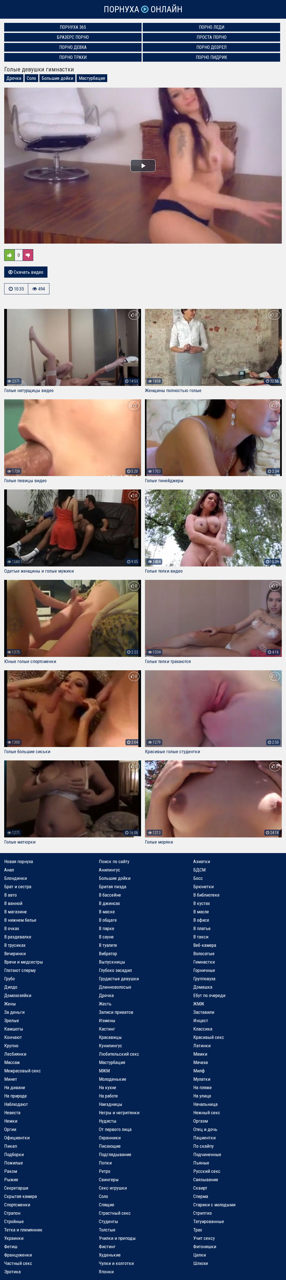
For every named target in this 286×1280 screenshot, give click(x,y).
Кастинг (107, 1029)
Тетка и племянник (23, 1230)
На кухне (107, 1087)
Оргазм (200, 1121)
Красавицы (110, 1037)
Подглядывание (115, 1154)
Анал (9, 870)
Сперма (200, 1196)
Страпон (12, 1213)
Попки (105, 1163)
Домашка (202, 987)
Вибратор (108, 953)
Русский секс (206, 1171)
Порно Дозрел (211, 47)
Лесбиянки (15, 1054)
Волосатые (203, 953)
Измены (107, 1020)
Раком (10, 1171)
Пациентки (204, 1137)
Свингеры (109, 1179)
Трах (197, 1230)
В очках (11, 928)
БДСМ (199, 870)
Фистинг (107, 1246)
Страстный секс (115, 1213)
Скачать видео (28, 272)
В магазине (15, 911)
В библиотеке (206, 895)
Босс (198, 878)
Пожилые (13, 1163)
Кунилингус (110, 1045)
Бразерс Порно (73, 37)
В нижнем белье (20, 920)
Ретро (104, 1171)
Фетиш (10, 1246)
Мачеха (200, 1062)
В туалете (108, 945)
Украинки (13, 1238)
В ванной (13, 903)
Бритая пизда (112, 886)
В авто (10, 895)
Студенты (108, 1221)
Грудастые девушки (119, 978)
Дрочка (13, 78)
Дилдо (10, 987)
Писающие (110, 1146)
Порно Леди (211, 27)
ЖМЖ (198, 1004)
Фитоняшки (204, 1246)
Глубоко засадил (115, 970)
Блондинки (15, 878)
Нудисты (107, 1121)
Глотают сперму (20, 970)
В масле (201, 911)
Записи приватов (116, 1012)
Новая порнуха (18, 861)
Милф (199, 1071)
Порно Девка (73, 47)
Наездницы (110, 1104)
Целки (199, 1255)
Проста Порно (212, 37)
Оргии (10, 1129)
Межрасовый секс (22, 1071)
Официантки (17, 1137)
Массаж (12, 1062)
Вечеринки (15, 953)
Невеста (12, 1112)
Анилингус (109, 870)
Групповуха (204, 978)
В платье (202, 928)
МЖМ (104, 1071)
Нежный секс (206, 1112)
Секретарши (16, 1188)
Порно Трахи (73, 57)
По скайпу (203, 1146)
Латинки (202, 1045)
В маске (107, 911)
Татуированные (208, 1221)
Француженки (18, 1255)
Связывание (205, 1179)
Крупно (11, 1045)
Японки (106, 1271)
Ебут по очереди (209, 995)
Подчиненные (207, 1154)
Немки (10, 1121)
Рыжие (11, 1179)
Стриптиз (202, 1213)
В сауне (106, 937)
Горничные (204, 970)
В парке (106, 928)
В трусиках (14, 945)
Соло (31, 78)
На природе (15, 1096)
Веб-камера (204, 945)
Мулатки (201, 1079)
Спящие (106, 1204)
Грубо (9, 978)
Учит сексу (204, 1238)
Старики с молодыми (214, 1204)
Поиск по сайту (114, 861)
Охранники (110, 1137)
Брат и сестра (17, 886)
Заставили (203, 1012)
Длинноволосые (115, 987)
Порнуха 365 (73, 27)
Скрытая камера (20, 1196)
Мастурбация (92, 78)
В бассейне (110, 895)
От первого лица (115, 1129)
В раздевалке (17, 937)
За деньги (14, 1012)
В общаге (108, 920)
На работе (108, 1096)
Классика (202, 1029)
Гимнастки (204, 962)
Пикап (10, 1146)
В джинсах (109, 903)
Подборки (14, 1154)
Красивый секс (208, 1037)
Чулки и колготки (116, 1263)
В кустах (201, 903)
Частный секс (18, 1263)
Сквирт (200, 1188)
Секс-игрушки (113, 1188)
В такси (200, 937)
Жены (10, 1004)
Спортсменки (17, 1204)
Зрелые (11, 1020)
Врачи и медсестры (23, 962)
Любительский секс (119, 1054)
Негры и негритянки (119, 1112)
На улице (202, 1096)
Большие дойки (57, 78)
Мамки (200, 1054)
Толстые (107, 1230)
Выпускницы (112, 962)
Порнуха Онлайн (143, 9)
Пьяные (201, 1163)
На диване (14, 1087)
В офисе (201, 920)
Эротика (12, 1271)
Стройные (14, 1221)
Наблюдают (16, 1104)
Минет (10, 1079)
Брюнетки (203, 886)
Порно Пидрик (211, 57)
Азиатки (201, 861)
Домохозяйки (17, 995)
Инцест (200, 1020)
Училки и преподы (117, 1238)
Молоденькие (112, 1079)
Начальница (205, 1104)
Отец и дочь (205, 1129)
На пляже (202, 1087)
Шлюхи (200, 1263)
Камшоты (13, 1029)
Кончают (13, 1037)
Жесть (105, 1004)
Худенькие (110, 1255)
